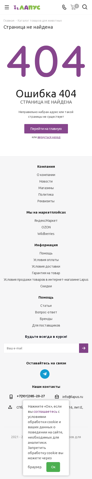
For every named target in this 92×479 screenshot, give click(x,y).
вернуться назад (49, 137)
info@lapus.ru (73, 397)
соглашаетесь (45, 411)
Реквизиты (46, 201)
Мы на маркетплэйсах (46, 212)
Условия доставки (46, 266)
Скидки (46, 286)
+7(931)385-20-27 (31, 396)
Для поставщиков (46, 325)
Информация (46, 245)
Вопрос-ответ (46, 312)
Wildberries (46, 234)
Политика (46, 194)
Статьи (46, 306)
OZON (46, 227)
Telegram (45, 374)
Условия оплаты (46, 260)
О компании (46, 175)
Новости (46, 181)
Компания (46, 166)
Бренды (46, 319)
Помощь (46, 253)
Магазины (46, 188)
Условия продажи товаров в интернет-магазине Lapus (46, 279)
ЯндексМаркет (46, 220)
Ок (53, 467)
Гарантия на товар (46, 273)
